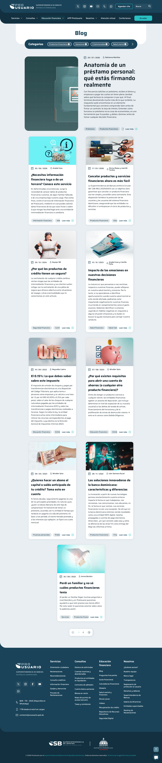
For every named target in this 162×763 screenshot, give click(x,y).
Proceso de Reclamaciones (56, 694)
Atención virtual (108, 18)
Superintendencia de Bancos (132, 696)
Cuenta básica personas (84, 689)
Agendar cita (124, 6)
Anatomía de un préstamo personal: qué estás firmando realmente (109, 74)
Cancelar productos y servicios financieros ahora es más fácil (109, 178)
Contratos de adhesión (84, 684)
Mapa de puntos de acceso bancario (83, 698)
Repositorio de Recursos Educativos (109, 713)
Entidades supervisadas (133, 706)
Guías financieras (106, 679)
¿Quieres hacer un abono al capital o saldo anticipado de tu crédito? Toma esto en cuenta (50, 487)
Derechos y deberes (132, 691)
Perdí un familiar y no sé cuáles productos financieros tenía (80, 588)
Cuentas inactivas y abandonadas (83, 672)
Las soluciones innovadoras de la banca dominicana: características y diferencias (109, 485)
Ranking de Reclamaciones (130, 711)
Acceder (142, 19)
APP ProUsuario (74, 18)
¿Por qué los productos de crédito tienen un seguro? (49, 271)
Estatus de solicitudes (84, 667)
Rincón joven (104, 699)
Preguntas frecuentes (108, 675)
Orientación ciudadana (59, 667)
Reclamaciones (56, 671)
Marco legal (128, 675)
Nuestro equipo (130, 671)
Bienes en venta (81, 693)
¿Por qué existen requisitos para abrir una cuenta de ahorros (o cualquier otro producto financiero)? (107, 383)
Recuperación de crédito (109, 707)
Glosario (102, 688)
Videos (102, 703)
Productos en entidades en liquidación (85, 679)
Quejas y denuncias (58, 688)
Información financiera (59, 684)
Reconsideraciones (57, 675)
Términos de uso (113, 755)
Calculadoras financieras (109, 683)
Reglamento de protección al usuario (132, 685)
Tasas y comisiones (82, 704)
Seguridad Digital (106, 718)
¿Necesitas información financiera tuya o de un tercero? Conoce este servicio (51, 179)
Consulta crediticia (57, 680)
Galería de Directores (132, 701)
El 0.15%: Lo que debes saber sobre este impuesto (51, 378)
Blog (101, 671)
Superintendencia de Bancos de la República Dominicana (64, 755)
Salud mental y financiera (105, 693)
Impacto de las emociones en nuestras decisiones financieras (108, 275)
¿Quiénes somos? (131, 667)
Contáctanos (125, 18)
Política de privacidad (128, 755)
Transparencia (129, 680)
